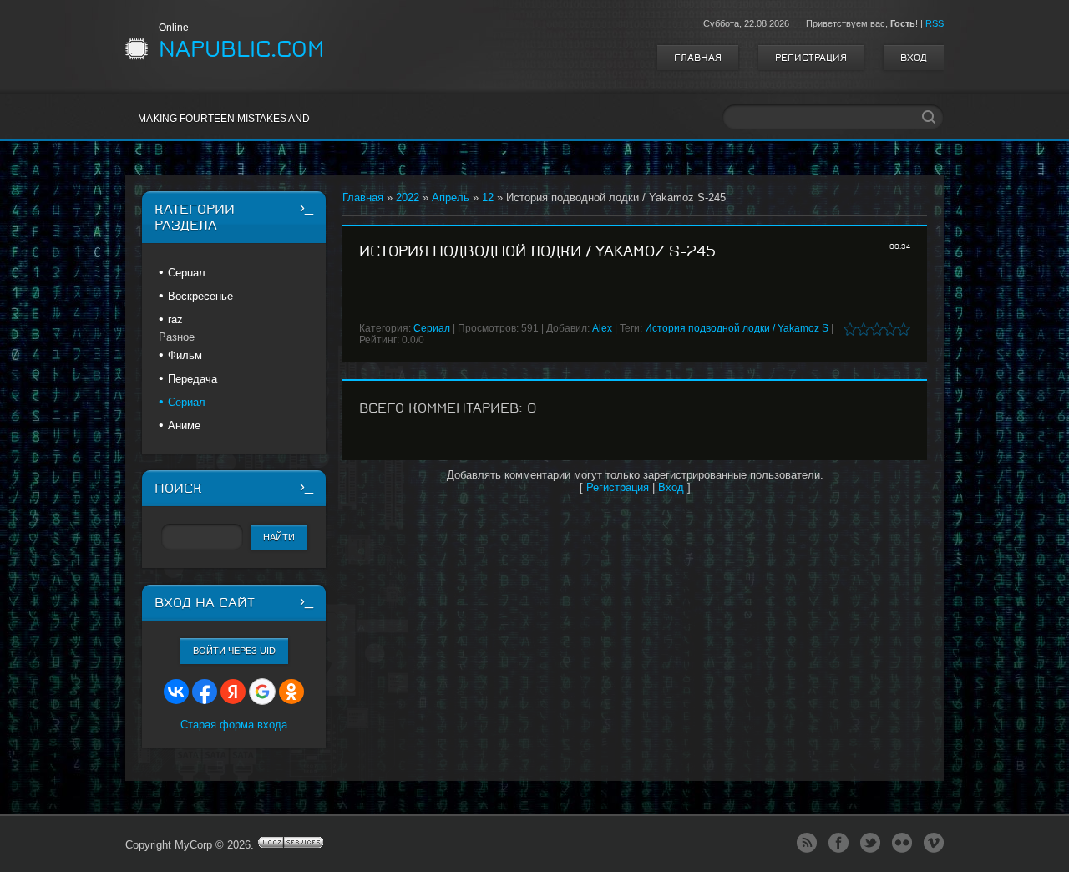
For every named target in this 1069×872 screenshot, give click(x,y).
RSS (934, 23)
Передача (192, 379)
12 (488, 197)
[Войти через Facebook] (204, 691)
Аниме (184, 425)
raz (175, 319)
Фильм (185, 355)
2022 (407, 197)
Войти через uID (234, 651)
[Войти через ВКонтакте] (176, 691)
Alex (602, 328)
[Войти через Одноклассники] (291, 691)
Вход (913, 57)
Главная (698, 57)
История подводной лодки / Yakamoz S (736, 328)
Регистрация (811, 57)
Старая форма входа (233, 724)
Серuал (186, 272)
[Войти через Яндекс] (233, 691)
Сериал (431, 328)
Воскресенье (200, 296)
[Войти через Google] (262, 691)
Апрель (450, 197)
